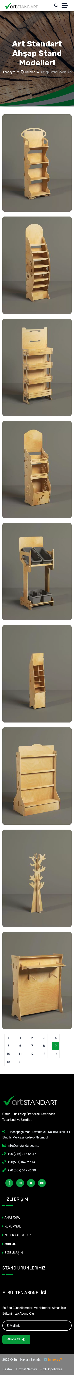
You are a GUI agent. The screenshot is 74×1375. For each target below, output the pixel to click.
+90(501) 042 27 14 (21, 1162)
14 (55, 1054)
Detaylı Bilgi (20, 205)
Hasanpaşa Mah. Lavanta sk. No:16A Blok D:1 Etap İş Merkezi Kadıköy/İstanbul (36, 1134)
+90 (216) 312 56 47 (22, 1154)
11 (20, 1054)
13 (44, 1054)
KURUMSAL (13, 1226)
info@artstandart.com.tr (24, 1146)
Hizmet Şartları (26, 1369)
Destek (7, 1369)
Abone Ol (14, 1339)
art (10, 1244)
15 (8, 1062)
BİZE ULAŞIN (14, 1253)
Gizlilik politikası (51, 1369)
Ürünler (29, 72)
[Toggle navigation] (66, 5)
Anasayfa (9, 72)
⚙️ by (52, 1359)
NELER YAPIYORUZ (18, 1235)
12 (32, 1054)
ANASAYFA (12, 1217)
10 (8, 1054)
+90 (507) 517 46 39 (22, 1170)
